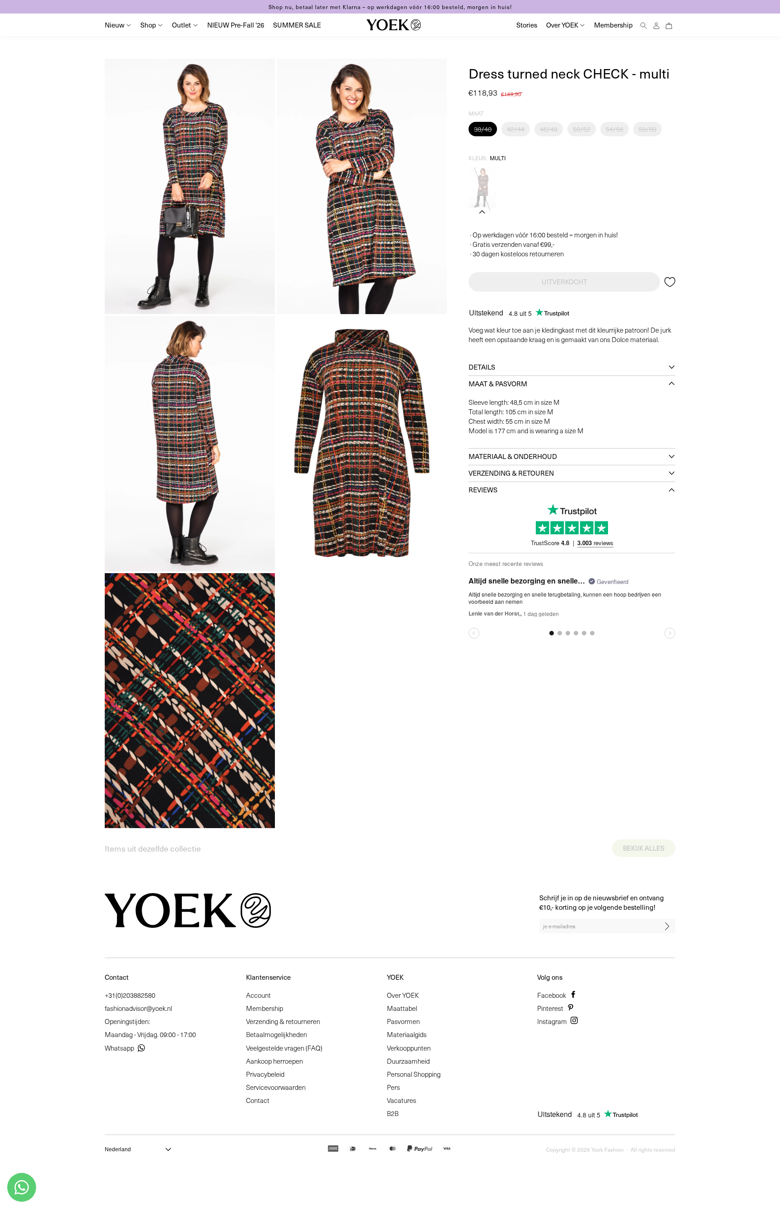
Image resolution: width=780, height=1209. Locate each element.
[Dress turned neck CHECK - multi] (482, 187)
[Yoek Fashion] (394, 25)
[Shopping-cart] (669, 24)
